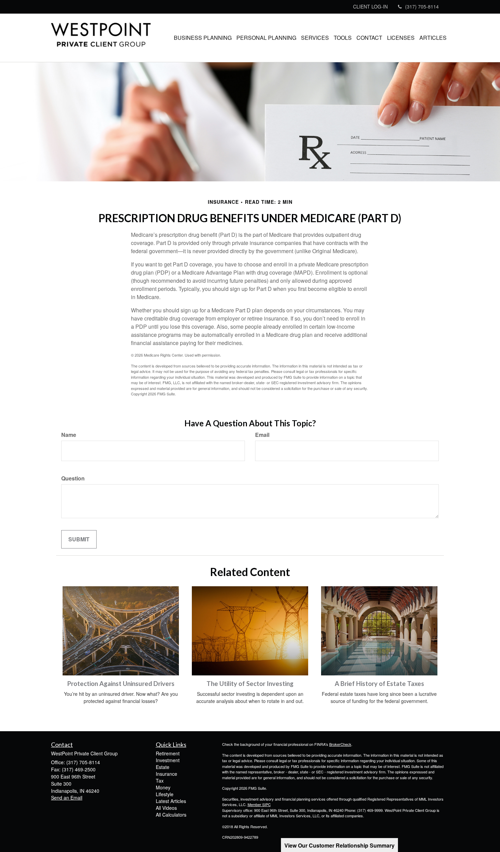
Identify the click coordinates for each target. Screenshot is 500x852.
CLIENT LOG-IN (370, 6)
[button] (202, 37)
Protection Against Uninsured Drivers (120, 683)
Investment (168, 760)
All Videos (166, 807)
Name (68, 435)
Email (262, 435)
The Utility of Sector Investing (250, 683)
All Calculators (171, 814)
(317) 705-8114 (422, 6)
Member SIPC (259, 804)
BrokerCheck (340, 744)
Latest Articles (171, 801)
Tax (160, 780)
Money (163, 787)
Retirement (168, 753)
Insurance (166, 773)
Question (73, 478)
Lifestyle (164, 794)
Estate (162, 767)
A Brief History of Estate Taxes (379, 683)
